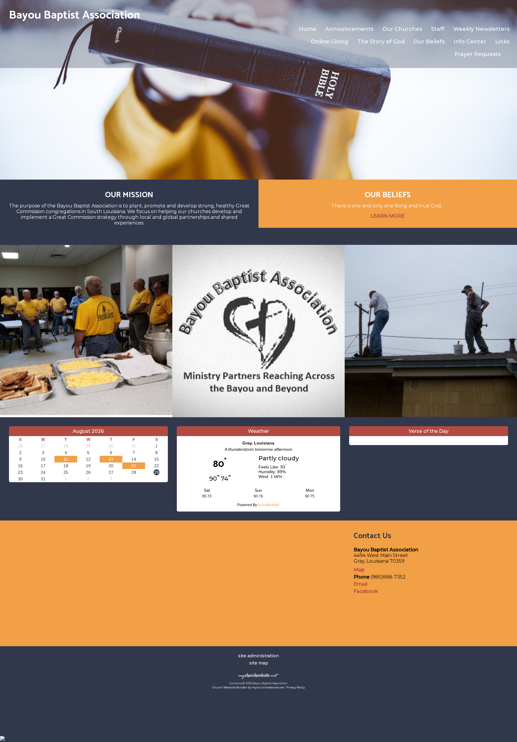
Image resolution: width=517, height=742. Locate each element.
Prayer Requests (477, 54)
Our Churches (402, 29)
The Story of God (381, 41)
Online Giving (329, 41)
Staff (437, 29)
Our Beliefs (429, 41)
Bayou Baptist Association (74, 15)
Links (502, 41)
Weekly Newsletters (481, 29)
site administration (258, 655)
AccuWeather (268, 505)
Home (307, 29)
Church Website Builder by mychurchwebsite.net (248, 687)
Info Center (470, 41)
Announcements (349, 29)
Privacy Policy (295, 687)
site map (258, 663)
